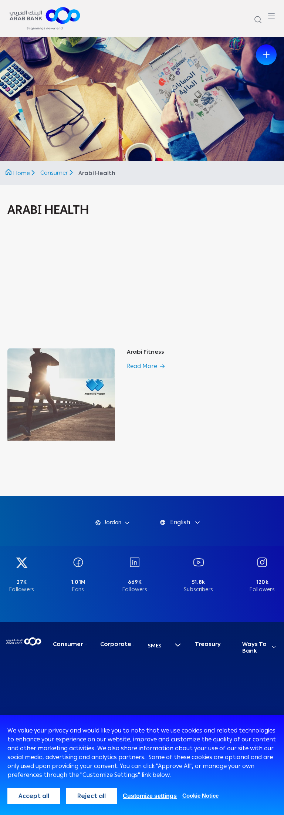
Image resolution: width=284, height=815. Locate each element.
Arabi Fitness (145, 351)
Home (21, 173)
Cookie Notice (200, 795)
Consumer (55, 172)
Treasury (208, 644)
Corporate (115, 644)
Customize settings (150, 796)
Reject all (91, 795)
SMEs (155, 645)
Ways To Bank (254, 647)
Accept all (33, 795)
